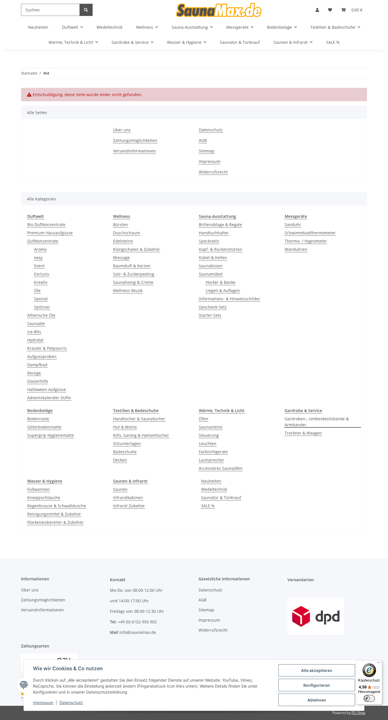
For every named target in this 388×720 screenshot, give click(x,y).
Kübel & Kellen (213, 257)
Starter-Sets (210, 315)
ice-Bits (34, 331)
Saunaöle (36, 323)
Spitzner (42, 307)
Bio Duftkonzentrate (46, 224)
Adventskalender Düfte (49, 397)
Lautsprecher (211, 460)
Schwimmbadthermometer (310, 232)
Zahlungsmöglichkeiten (135, 140)
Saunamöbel (211, 274)
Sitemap (206, 151)
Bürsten (120, 224)
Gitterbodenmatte (44, 427)
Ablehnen (316, 700)
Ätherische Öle (41, 315)
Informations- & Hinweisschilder (229, 298)
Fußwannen (38, 489)
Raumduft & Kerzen (132, 265)
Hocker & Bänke (220, 282)
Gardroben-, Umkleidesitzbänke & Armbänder (317, 421)
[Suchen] (86, 10)
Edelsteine (123, 241)
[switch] (369, 698)
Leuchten (207, 443)
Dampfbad (37, 364)
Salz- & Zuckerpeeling (133, 274)
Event (39, 265)
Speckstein (209, 241)
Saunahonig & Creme (133, 282)
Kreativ (40, 282)
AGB (203, 140)
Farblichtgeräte (213, 451)
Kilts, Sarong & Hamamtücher (141, 435)
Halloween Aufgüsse (46, 389)
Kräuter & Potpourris (47, 348)
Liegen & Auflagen (223, 290)
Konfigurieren (316, 685)
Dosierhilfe (37, 381)
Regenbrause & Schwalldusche (56, 505)
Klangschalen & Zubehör (136, 249)
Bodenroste (38, 418)
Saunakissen (211, 265)
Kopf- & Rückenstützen (220, 249)
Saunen (120, 489)
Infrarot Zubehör (129, 505)
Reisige (34, 373)
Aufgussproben (42, 356)
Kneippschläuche (43, 497)
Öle (37, 290)
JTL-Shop (358, 712)
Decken (120, 460)
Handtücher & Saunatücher (139, 418)
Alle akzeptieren (316, 670)
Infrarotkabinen (128, 497)
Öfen (203, 418)
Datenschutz (71, 702)
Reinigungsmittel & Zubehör (54, 514)
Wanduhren (296, 249)
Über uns (122, 130)
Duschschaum (126, 232)
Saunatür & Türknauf (221, 497)
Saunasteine (210, 427)
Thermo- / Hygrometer (306, 241)
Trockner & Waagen (303, 433)
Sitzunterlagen (127, 443)
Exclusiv (41, 274)
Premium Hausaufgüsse (50, 232)
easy (38, 257)
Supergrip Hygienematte (50, 435)
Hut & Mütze (125, 427)
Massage (121, 257)
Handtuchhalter (214, 232)
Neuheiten (211, 481)
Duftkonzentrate (42, 241)
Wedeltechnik (214, 489)
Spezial (41, 298)
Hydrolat (35, 340)
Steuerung (209, 435)
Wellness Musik (128, 290)
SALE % (208, 505)
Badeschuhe (125, 451)
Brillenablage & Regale (220, 224)
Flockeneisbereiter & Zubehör (55, 522)
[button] (317, 10)
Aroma (40, 249)
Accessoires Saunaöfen (221, 468)
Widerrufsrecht (213, 172)
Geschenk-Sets (213, 307)
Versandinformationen (134, 151)
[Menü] (379, 663)
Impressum (43, 702)
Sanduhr (293, 224)
